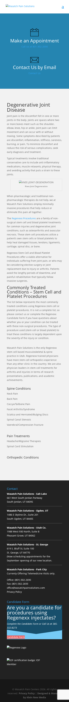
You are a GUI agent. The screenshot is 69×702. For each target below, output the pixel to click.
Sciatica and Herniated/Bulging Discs (27, 414)
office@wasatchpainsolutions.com (26, 587)
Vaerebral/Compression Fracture (25, 424)
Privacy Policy (14, 591)
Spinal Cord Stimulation (20, 446)
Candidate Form (16, 637)
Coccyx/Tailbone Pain (18, 404)
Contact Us (34, 73)
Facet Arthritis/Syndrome (21, 409)
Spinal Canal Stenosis (19, 419)
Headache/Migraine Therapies (24, 441)
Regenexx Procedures (24, 218)
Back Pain (12, 398)
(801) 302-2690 (23, 579)
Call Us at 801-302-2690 (34, 46)
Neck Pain (12, 393)
